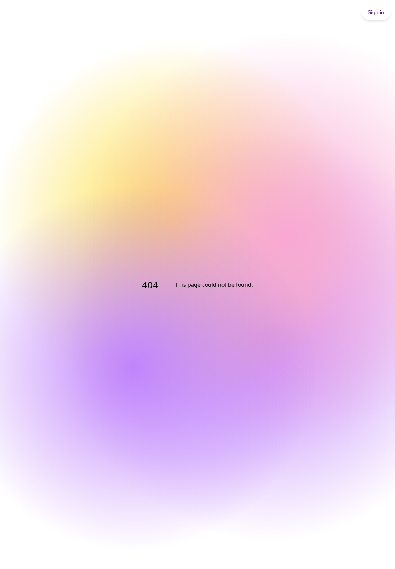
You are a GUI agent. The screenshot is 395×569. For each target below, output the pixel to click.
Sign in (376, 12)
